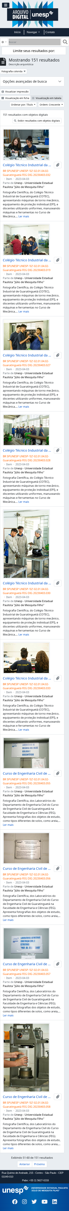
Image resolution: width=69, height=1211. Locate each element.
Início (17, 32)
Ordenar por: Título (22, 104)
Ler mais (23, 216)
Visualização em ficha (17, 98)
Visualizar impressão (16, 91)
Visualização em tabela (48, 98)
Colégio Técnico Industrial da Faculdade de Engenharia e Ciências (28, 165)
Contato (50, 32)
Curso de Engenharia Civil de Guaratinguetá (28, 773)
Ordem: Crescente (50, 104)
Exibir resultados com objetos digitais (38, 120)
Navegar (32, 32)
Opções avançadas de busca (25, 81)
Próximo (39, 1164)
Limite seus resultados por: (34, 50)
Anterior (24, 1164)
